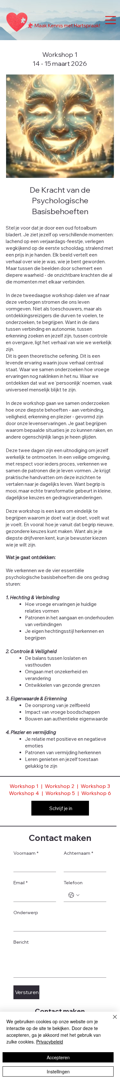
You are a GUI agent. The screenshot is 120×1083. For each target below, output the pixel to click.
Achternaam (78, 853)
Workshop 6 (96, 793)
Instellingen (58, 1071)
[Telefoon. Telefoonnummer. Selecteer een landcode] (74, 895)
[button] (102, 170)
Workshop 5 (60, 793)
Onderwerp (25, 912)
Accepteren (58, 1057)
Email (20, 883)
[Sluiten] (111, 1020)
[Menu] (111, 20)
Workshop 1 (24, 786)
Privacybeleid (49, 1041)
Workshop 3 (95, 786)
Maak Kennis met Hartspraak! (67, 25)
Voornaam (25, 853)
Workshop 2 (59, 786)
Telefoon (73, 883)
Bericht (21, 942)
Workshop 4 (24, 793)
